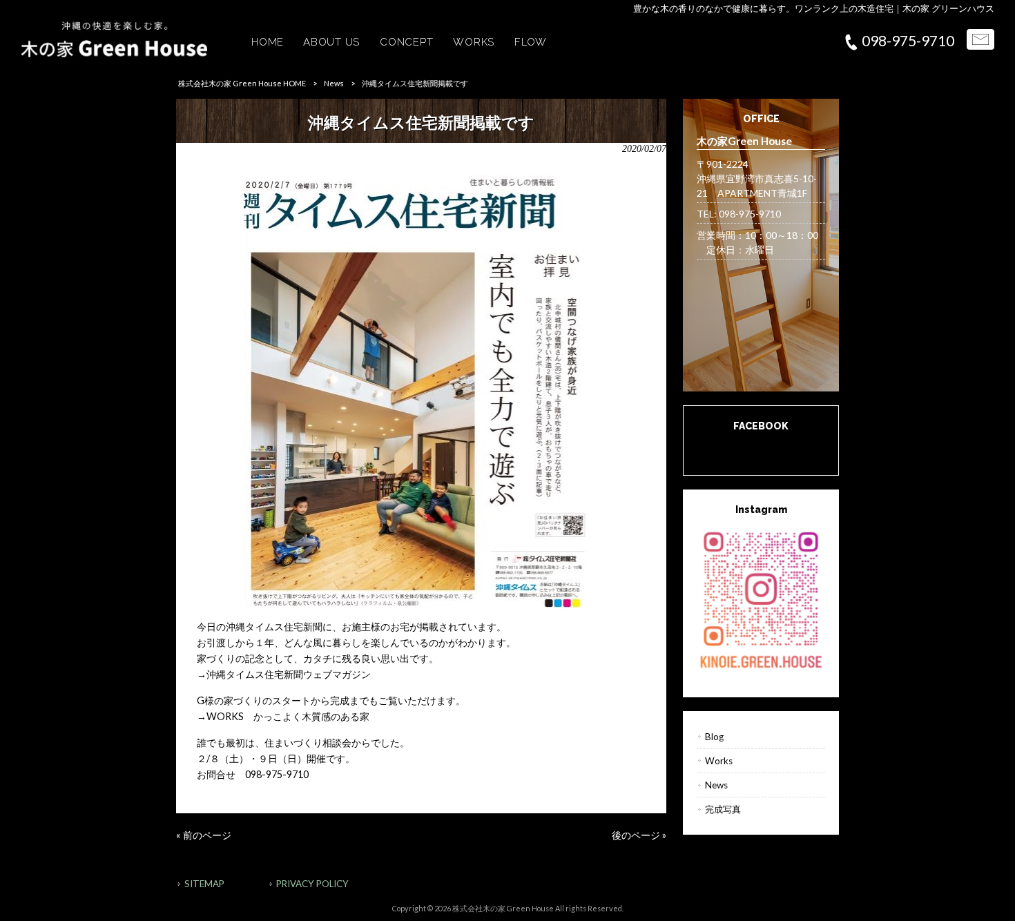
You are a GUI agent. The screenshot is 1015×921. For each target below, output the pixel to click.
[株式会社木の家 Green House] (114, 53)
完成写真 (723, 809)
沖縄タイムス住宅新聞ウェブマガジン (288, 674)
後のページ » (639, 835)
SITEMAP (204, 883)
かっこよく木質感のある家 (311, 716)
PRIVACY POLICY (312, 883)
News (334, 83)
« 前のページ (203, 835)
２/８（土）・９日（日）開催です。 (276, 758)
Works (719, 760)
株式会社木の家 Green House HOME (242, 83)
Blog (714, 736)
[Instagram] (761, 598)
